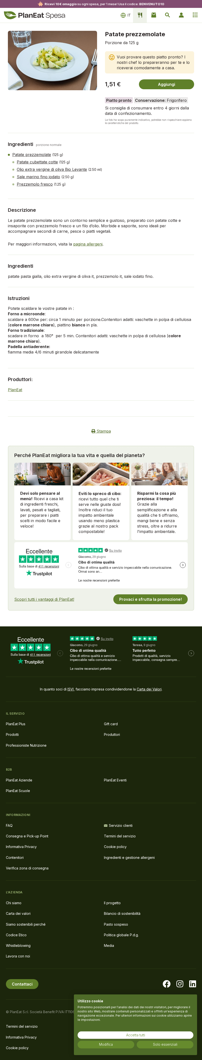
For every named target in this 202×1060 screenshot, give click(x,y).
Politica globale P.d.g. (121, 935)
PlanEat (15, 389)
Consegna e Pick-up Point (27, 836)
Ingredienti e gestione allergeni (129, 857)
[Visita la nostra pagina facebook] (166, 984)
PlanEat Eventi (115, 780)
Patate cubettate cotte (37, 161)
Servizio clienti (121, 825)
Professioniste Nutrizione (26, 745)
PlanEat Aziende (19, 780)
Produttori (112, 734)
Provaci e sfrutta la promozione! (150, 599)
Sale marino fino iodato (38, 176)
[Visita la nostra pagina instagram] (179, 984)
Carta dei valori (18, 913)
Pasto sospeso (116, 924)
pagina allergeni (87, 244)
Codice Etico (16, 935)
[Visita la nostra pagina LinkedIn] (192, 984)
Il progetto (112, 903)
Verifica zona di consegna (27, 868)
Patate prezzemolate (31, 154)
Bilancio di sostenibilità (122, 913)
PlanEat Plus (15, 724)
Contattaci (22, 984)
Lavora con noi (18, 956)
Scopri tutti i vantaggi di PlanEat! (44, 599)
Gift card (111, 724)
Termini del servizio (120, 836)
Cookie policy (115, 847)
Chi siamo (13, 903)
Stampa (103, 431)
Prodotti (12, 734)
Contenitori (15, 857)
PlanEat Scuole (18, 791)
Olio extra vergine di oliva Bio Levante (52, 169)
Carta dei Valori (149, 689)
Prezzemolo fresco (35, 184)
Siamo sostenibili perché (26, 924)
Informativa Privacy (21, 847)
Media (109, 945)
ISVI (70, 689)
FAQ (9, 825)
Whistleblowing (18, 945)
